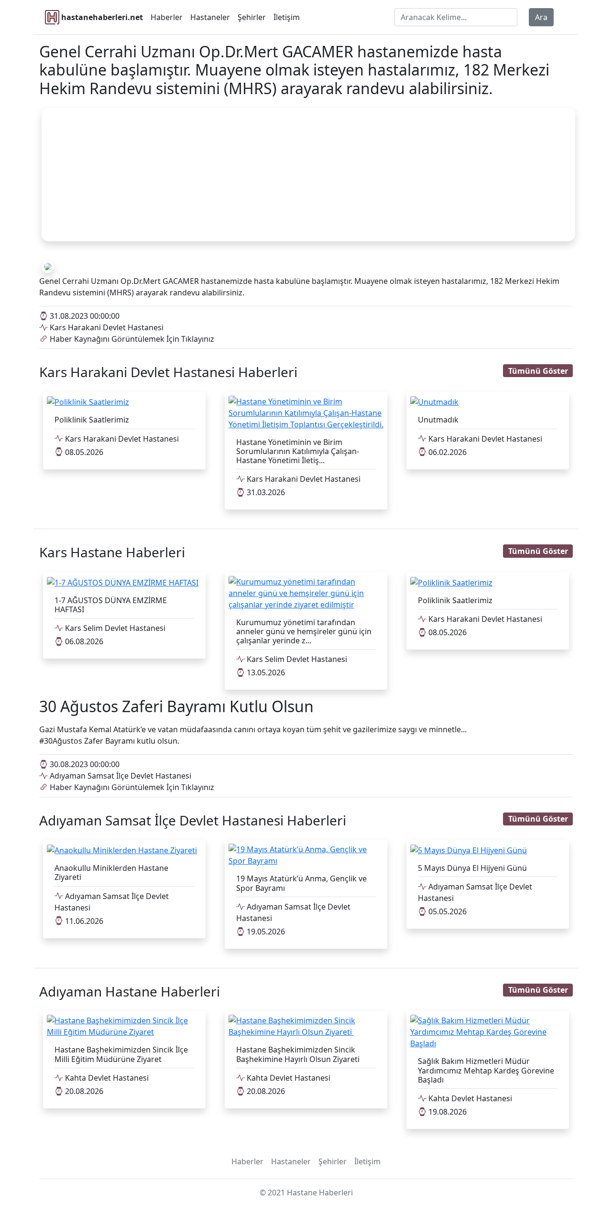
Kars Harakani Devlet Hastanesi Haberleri (168, 372)
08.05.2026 (83, 452)
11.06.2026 (83, 921)
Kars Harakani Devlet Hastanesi (106, 327)
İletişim (286, 17)
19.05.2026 (265, 931)
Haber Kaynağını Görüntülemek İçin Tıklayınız (131, 339)
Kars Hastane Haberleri (112, 552)
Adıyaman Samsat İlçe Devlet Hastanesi (119, 775)
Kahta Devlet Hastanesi (106, 1078)
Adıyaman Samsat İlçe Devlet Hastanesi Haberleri (192, 820)
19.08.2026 (446, 1111)
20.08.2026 (83, 1091)
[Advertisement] (308, 174)
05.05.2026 (446, 911)
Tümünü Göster (538, 371)
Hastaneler (210, 17)
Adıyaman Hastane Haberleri (129, 991)
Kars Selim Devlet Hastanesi (114, 628)
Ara (541, 17)
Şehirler (252, 17)
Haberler (167, 17)
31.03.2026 (265, 492)
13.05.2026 (265, 672)
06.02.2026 (446, 452)
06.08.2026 (83, 641)
